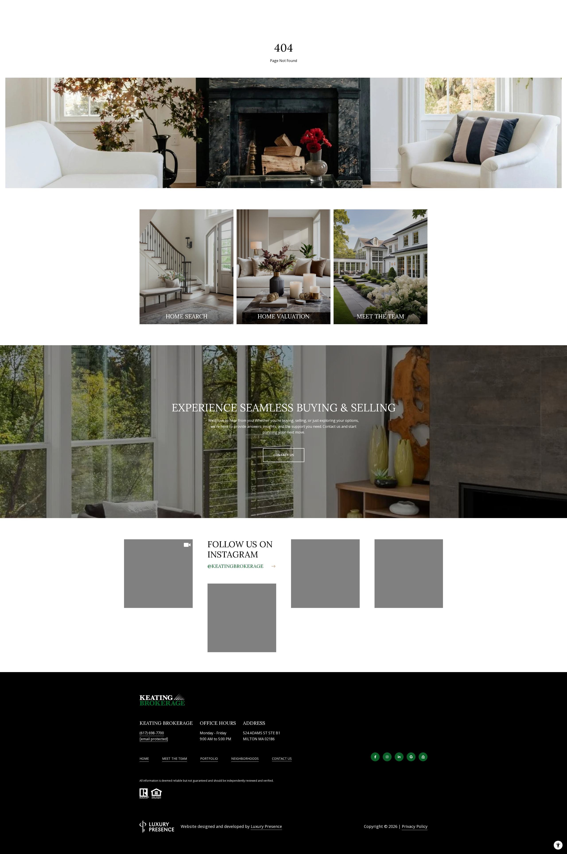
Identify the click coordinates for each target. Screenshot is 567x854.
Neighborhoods (245, 758)
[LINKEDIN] (399, 756)
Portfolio (209, 758)
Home (144, 758)
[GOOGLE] (411, 756)
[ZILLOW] (423, 756)
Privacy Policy (414, 826)
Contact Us (282, 759)
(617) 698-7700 (152, 733)
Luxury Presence (266, 826)
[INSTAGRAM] (387, 756)
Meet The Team (174, 758)
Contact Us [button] (284, 455)
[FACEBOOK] (375, 756)
